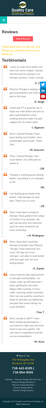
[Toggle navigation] (3, 20)
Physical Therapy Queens (23, 390)
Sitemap (8, 379)
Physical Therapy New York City (28, 379)
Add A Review (23, 39)
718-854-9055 (23, 372)
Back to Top (24, 355)
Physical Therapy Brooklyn (23, 385)
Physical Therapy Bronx (22, 387)
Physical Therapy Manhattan (23, 382)
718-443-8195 (22, 368)
